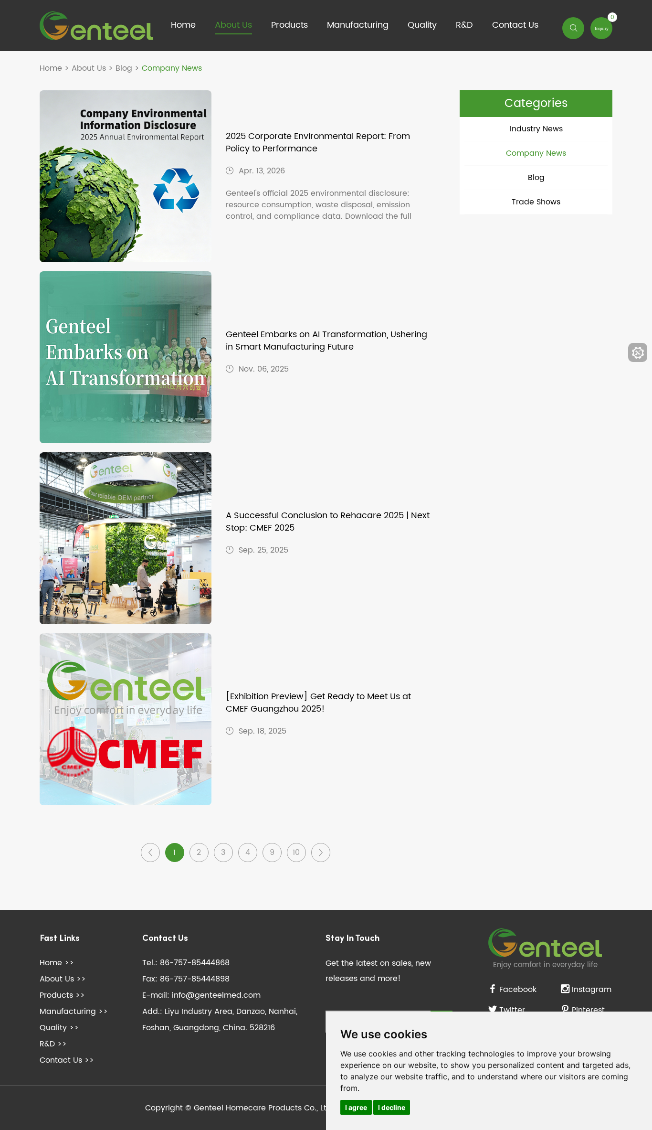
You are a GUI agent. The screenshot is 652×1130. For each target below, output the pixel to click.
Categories (536, 103)
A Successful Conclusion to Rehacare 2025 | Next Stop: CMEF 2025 (328, 522)
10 (296, 852)
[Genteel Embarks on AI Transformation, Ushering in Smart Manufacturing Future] (125, 357)
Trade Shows (536, 202)
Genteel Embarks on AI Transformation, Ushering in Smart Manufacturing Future (326, 341)
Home (183, 25)
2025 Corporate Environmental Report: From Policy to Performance (318, 142)
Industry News (536, 129)
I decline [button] (391, 1107)
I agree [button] (356, 1107)
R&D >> (53, 1044)
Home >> (57, 963)
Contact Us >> (67, 1060)
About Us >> (63, 979)
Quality (422, 25)
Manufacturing (358, 25)
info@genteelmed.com (216, 995)
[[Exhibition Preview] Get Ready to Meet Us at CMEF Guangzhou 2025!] (125, 719)
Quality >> (59, 1028)
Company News (536, 153)
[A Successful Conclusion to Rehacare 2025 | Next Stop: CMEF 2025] (125, 538)
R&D (464, 25)
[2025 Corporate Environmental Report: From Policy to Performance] (125, 176)
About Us (233, 25)
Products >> (62, 995)
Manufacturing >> (74, 1011)
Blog (124, 68)
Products (289, 25)
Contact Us (515, 25)
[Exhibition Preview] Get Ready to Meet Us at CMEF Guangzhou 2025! (318, 703)
